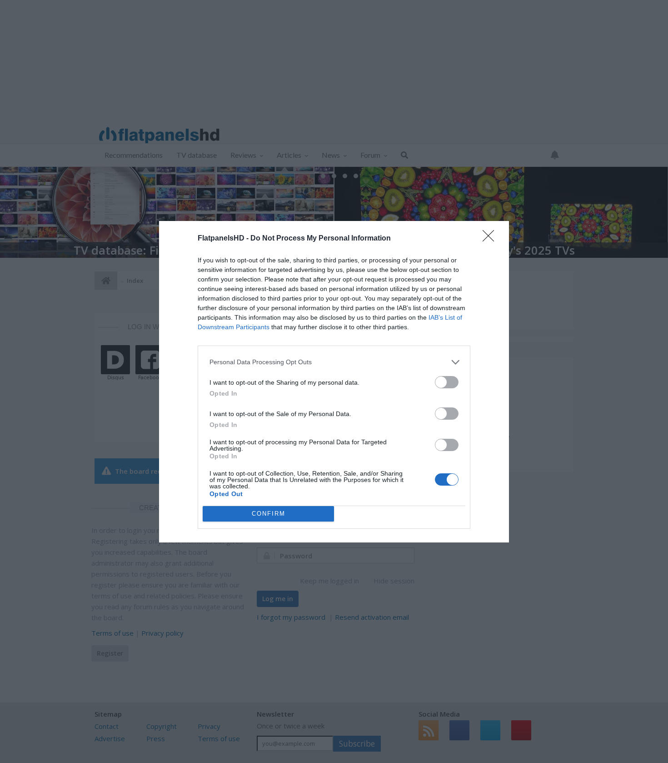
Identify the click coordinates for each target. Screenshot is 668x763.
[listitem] (334, 362)
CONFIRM (268, 513)
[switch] (447, 382)
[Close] (491, 238)
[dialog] (334, 381)
